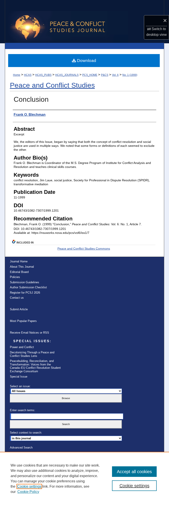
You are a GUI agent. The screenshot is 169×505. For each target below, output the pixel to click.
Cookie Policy (28, 492)
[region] (84, 478)
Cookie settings (29, 486)
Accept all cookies (134, 471)
